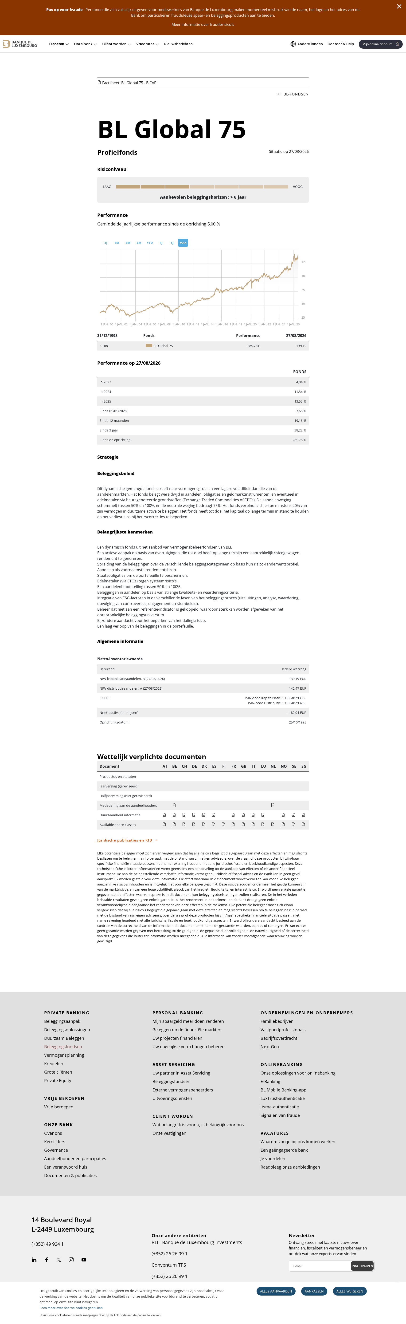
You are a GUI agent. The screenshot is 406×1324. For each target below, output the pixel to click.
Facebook (46, 1260)
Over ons (53, 1133)
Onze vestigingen (169, 1133)
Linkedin (34, 1260)
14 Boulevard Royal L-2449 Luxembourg (62, 1224)
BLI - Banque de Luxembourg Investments (197, 1242)
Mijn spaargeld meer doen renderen (188, 1021)
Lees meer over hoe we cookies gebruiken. (71, 1308)
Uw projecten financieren (177, 1038)
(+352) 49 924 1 (47, 1244)
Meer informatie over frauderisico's (203, 24)
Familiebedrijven (277, 1021)
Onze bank (83, 44)
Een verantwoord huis (65, 1167)
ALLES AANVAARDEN (276, 1291)
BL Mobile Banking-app (283, 1090)
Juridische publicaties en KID (124, 840)
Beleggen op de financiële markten (186, 1029)
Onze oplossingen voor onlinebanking (298, 1073)
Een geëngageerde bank (284, 1150)
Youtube (83, 1260)
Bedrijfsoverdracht (279, 1038)
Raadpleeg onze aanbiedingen (290, 1167)
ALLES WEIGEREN (349, 1291)
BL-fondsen (296, 94)
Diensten (56, 44)
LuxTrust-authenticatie (283, 1098)
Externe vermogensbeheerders (182, 1090)
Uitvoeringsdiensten (172, 1098)
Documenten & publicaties (70, 1175)
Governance (56, 1150)
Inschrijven (362, 1266)
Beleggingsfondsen (63, 1046)
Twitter (58, 1260)
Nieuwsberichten (178, 44)
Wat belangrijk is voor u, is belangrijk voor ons (198, 1124)
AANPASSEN (314, 1291)
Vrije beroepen (58, 1107)
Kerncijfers (54, 1141)
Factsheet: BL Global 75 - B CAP (129, 82)
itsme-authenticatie (280, 1107)
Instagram (71, 1260)
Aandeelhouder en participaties (75, 1158)
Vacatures (145, 44)
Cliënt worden (114, 44)
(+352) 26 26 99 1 (169, 1254)
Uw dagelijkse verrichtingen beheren (188, 1046)
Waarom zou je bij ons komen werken (298, 1141)
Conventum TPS (169, 1265)
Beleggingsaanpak (62, 1021)
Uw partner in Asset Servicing (181, 1073)
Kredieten (53, 1063)
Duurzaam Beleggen (64, 1038)
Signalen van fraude (280, 1115)
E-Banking (270, 1081)
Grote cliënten (58, 1072)
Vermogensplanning (64, 1055)
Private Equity (57, 1080)
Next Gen (270, 1046)
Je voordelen (273, 1158)
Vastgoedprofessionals (283, 1029)
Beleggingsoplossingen (67, 1029)
